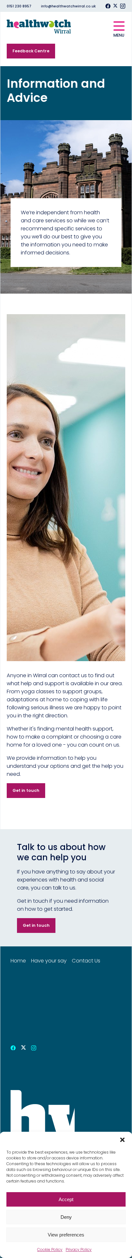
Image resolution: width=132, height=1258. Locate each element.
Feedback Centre (30, 51)
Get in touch (25, 790)
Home (18, 960)
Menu (118, 35)
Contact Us (86, 960)
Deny (66, 1217)
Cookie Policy (49, 1249)
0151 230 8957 (19, 6)
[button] (122, 1140)
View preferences (66, 1234)
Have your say (49, 960)
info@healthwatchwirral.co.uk (68, 6)
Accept (66, 1199)
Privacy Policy (79, 1249)
